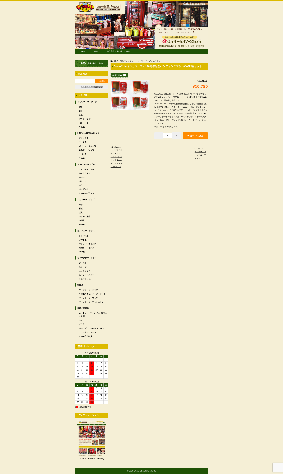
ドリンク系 (83, 138)
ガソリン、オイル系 (87, 146)
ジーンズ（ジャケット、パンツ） (93, 328)
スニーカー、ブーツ (87, 332)
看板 (81, 111)
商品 (116, 61)
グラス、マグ (84, 119)
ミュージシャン (85, 279)
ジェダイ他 (83, 189)
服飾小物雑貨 (83, 308)
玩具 (81, 115)
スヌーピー (83, 267)
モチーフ (83, 177)
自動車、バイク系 (86, 150)
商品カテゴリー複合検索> (92, 87)
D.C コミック (84, 271)
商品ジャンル (125, 61)
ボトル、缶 (83, 123)
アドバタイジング (86, 169)
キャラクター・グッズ (87, 258)
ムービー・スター (86, 275)
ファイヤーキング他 (86, 164)
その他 (155, 61)
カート (96, 51)
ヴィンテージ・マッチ (88, 298)
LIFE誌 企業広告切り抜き (88, 133)
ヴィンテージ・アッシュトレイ (92, 302)
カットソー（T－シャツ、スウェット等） (93, 314)
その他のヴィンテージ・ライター (93, 294)
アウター (83, 324)
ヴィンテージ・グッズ (87, 102)
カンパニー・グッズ (86, 231)
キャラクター (84, 173)
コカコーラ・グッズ (142, 61)
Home (82, 51)
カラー (82, 185)
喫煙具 (82, 220)
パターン (83, 181)
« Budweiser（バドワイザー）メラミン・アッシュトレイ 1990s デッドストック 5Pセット (116, 157)
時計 (81, 107)
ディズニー (83, 263)
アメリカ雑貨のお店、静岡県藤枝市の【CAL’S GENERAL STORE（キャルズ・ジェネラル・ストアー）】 (180, 30)
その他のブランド (86, 193)
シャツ (82, 320)
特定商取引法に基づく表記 (118, 51)
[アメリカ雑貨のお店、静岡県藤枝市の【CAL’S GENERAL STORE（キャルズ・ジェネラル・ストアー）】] (85, 11)
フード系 (83, 142)
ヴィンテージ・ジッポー (89, 290)
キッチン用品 (84, 216)
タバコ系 (83, 154)
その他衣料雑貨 (85, 336)
